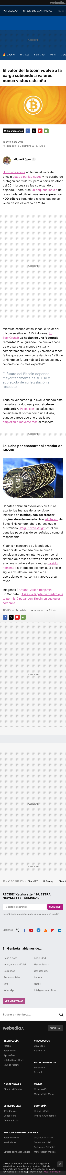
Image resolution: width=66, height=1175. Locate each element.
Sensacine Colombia (44, 1147)
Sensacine (39, 1067)
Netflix (37, 983)
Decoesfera (10, 1115)
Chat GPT (33, 881)
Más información (52, 1171)
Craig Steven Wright (32, 528)
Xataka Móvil (10, 1050)
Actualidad (22, 610)
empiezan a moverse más (20, 422)
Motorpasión (40, 1089)
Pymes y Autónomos (45, 1115)
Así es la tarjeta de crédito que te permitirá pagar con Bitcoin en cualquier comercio (33, 599)
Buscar (61, 1014)
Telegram (38, 929)
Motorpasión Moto (44, 1094)
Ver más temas (14, 1001)
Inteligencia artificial (15, 964)
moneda (38, 610)
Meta (53, 54)
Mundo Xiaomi (11, 1064)
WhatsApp (9, 990)
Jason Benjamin (41, 589)
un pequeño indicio (44, 190)
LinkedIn (59, 929)
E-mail (46, 131)
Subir (53, 1028)
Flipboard (40, 131)
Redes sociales (12, 977)
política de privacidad (48, 914)
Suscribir (55, 906)
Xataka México (11, 1137)
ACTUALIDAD (10, 10)
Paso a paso (10, 957)
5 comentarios (15, 131)
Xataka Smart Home (14, 1060)
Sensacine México (43, 1142)
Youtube (31, 929)
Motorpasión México (45, 1151)
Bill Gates (24, 54)
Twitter (34, 131)
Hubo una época (14, 172)
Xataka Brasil (10, 1142)
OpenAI (11, 54)
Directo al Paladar (13, 1089)
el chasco (51, 519)
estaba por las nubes (27, 176)
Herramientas (41, 964)
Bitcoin (52, 610)
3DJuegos (39, 1045)
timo (6, 983)
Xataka (7, 1045)
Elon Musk (39, 54)
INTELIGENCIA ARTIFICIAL (37, 10)
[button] (24, 159)
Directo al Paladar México (17, 1151)
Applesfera (9, 1055)
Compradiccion (11, 1120)
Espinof (38, 1072)
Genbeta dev (41, 970)
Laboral (38, 977)
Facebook (28, 131)
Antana (23, 589)
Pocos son (27, 408)
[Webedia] (58, 3)
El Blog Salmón (41, 1111)
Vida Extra (39, 1050)
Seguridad (9, 970)
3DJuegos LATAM (43, 1137)
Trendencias (10, 1111)
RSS (45, 929)
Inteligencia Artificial (45, 990)
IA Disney (48, 881)
